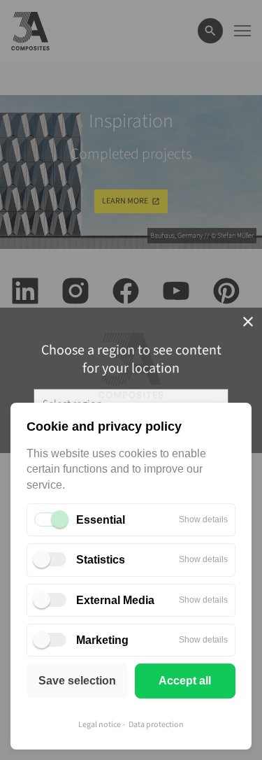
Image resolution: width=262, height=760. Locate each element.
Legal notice (99, 725)
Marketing (102, 640)
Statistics (100, 560)
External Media (115, 600)
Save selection (77, 681)
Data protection (156, 725)
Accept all (185, 681)
